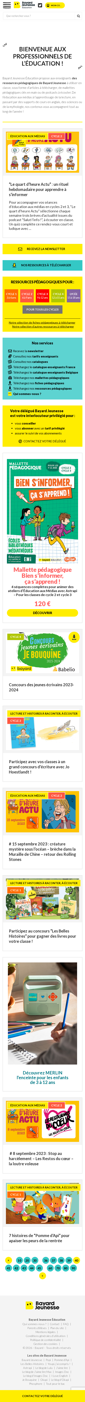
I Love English (59, 1375)
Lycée (73, 295)
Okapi (43, 1379)
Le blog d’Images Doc (35, 1375)
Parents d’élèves (37, 1328)
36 (45, 1260)
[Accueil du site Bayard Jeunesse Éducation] (24, 5)
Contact (55, 1324)
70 (58, 1268)
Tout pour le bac (55, 1383)
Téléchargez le (44, 367)
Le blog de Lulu (44, 1367)
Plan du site (57, 1328)
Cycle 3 (42, 295)
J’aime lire (62, 1367)
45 (39, 1268)
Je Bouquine (29, 1379)
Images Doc (62, 1371)
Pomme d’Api (61, 1360)
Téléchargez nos (41, 377)
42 (16, 1268)
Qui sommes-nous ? (34, 1324)
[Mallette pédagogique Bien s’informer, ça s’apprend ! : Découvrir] (42, 538)
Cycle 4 (58, 295)
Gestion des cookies (45, 1343)
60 (50, 1268)
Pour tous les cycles (42, 309)
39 (69, 1260)
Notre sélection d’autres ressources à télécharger (43, 326)
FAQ (66, 1324)
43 (24, 1268)
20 (27, 1260)
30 (35, 1260)
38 (61, 1260)
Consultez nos (35, 356)
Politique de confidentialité (45, 1340)
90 (73, 1268)
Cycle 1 (11, 295)
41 (8, 1268)
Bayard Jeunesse (32, 1360)
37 (53, 1260)
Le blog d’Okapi (60, 1379)
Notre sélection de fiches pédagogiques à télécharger (42, 322)
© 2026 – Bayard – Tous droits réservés (47, 1347)
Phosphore (35, 1383)
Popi (48, 1360)
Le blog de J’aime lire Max (36, 1371)
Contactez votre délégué (42, 1396)
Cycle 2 (27, 295)
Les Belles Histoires (32, 1364)
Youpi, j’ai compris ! (59, 1364)
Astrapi (27, 1367)
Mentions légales (46, 1332)
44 (31, 1268)
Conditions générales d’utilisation (45, 1336)
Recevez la (28, 351)
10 (19, 1260)
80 (65, 1268)
